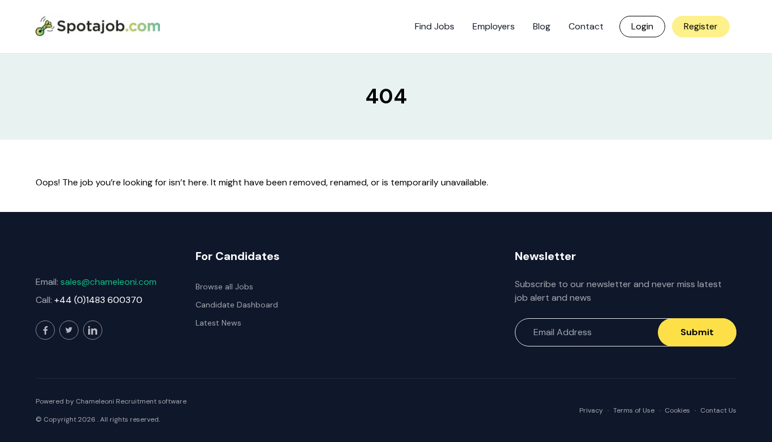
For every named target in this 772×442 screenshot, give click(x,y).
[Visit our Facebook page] (45, 330)
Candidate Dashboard (237, 305)
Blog (541, 26)
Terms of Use (633, 410)
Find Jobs (434, 26)
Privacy (591, 410)
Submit (697, 332)
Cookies (677, 410)
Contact (586, 26)
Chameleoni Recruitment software (131, 401)
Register (701, 26)
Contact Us (718, 410)
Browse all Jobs (224, 286)
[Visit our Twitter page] (69, 330)
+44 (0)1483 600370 (98, 300)
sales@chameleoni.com (108, 282)
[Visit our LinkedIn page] (92, 330)
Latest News (218, 323)
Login (642, 26)
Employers (493, 26)
